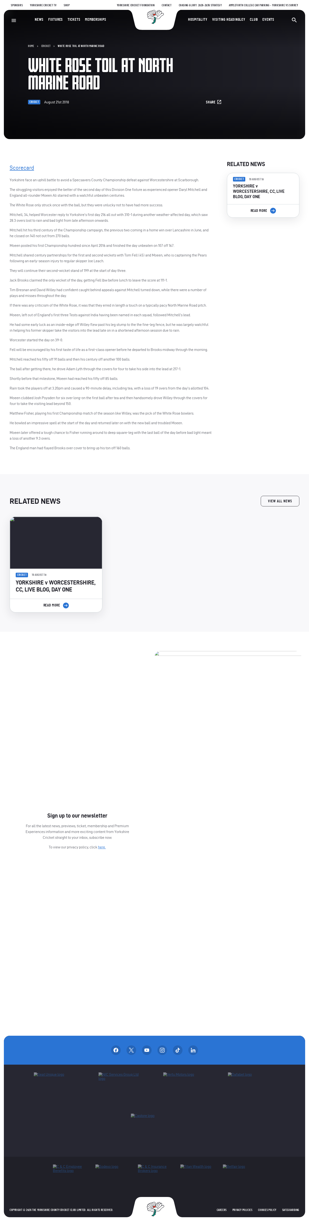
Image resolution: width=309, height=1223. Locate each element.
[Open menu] (14, 20)
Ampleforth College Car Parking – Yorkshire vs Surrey (263, 5)
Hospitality (197, 19)
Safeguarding (290, 1210)
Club (254, 19)
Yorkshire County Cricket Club (154, 17)
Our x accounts (131, 1050)
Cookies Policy (267, 1210)
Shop (67, 5)
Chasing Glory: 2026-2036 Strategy (200, 5)
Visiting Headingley (228, 19)
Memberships (95, 19)
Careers (222, 1210)
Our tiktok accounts (178, 1050)
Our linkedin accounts (193, 1050)
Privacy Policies (242, 1210)
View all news (280, 501)
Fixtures (55, 19)
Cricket (46, 46)
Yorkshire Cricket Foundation (136, 5)
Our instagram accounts (162, 1050)
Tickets (74, 19)
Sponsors (17, 5)
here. (102, 847)
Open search (294, 20)
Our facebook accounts (116, 1050)
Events (268, 19)
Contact (166, 5)
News (39, 19)
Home (31, 46)
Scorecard (22, 168)
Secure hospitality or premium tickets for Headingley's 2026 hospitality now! (263, 248)
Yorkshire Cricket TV (43, 5)
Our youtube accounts (147, 1050)
